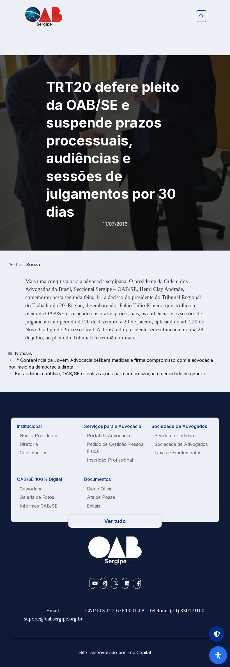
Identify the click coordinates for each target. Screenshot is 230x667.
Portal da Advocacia (108, 435)
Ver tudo (115, 521)
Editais (93, 506)
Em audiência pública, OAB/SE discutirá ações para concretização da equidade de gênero (110, 373)
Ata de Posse (101, 497)
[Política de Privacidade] (216, 634)
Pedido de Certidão (174, 435)
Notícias (23, 353)
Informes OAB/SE (39, 506)
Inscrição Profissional (110, 460)
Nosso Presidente (38, 435)
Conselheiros (33, 452)
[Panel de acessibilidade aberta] (218, 655)
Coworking (31, 489)
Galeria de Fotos (37, 497)
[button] (201, 16)
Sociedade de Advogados (181, 444)
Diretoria (29, 444)
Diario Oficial (100, 489)
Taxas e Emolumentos (177, 452)
